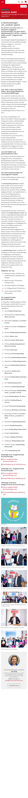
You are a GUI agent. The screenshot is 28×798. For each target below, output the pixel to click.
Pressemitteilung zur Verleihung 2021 (14, 478)
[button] (2, 2)
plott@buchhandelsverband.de (14, 680)
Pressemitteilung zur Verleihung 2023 (14, 464)
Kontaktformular (14, 685)
